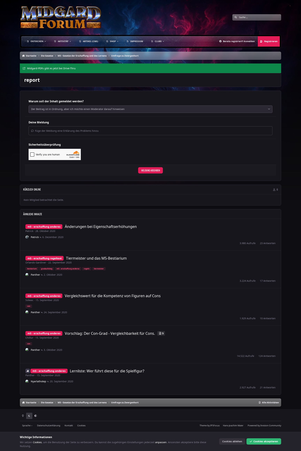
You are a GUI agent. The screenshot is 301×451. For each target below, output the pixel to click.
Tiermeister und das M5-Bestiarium (96, 258)
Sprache (26, 425)
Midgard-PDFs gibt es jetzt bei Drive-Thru (51, 68)
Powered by (264, 425)
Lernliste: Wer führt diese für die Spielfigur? (107, 371)
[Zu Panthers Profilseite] (27, 274)
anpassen (161, 442)
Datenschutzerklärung (48, 425)
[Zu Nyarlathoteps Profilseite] (27, 381)
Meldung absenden (150, 170)
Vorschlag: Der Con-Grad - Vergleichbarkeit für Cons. (110, 333)
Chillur (29, 337)
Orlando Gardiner (35, 262)
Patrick (29, 231)
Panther (35, 274)
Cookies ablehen (232, 441)
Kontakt (69, 425)
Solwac (29, 300)
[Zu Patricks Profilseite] (27, 237)
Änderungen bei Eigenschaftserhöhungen (101, 226)
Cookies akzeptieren (265, 441)
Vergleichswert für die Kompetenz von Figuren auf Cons (113, 295)
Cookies (81, 425)
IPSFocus (215, 425)
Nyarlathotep (38, 381)
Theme (203, 425)
